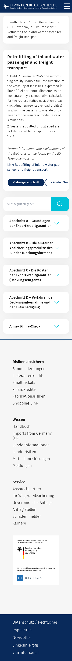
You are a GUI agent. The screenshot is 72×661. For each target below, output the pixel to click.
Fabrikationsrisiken (29, 396)
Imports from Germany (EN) (32, 436)
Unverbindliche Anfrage (33, 502)
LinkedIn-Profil (25, 645)
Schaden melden (27, 516)
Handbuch (21, 426)
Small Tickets (24, 382)
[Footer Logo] (36, 560)
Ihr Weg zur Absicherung (33, 495)
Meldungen (22, 465)
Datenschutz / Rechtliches (35, 622)
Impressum (22, 630)
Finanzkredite (24, 389)
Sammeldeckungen (29, 368)
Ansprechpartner (27, 489)
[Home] (32, 6)
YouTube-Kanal (26, 653)
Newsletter (22, 637)
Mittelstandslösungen (31, 458)
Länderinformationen (31, 445)
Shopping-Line (25, 403)
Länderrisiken (24, 451)
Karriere (19, 523)
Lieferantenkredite (28, 375)
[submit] (60, 204)
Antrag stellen (24, 509)
